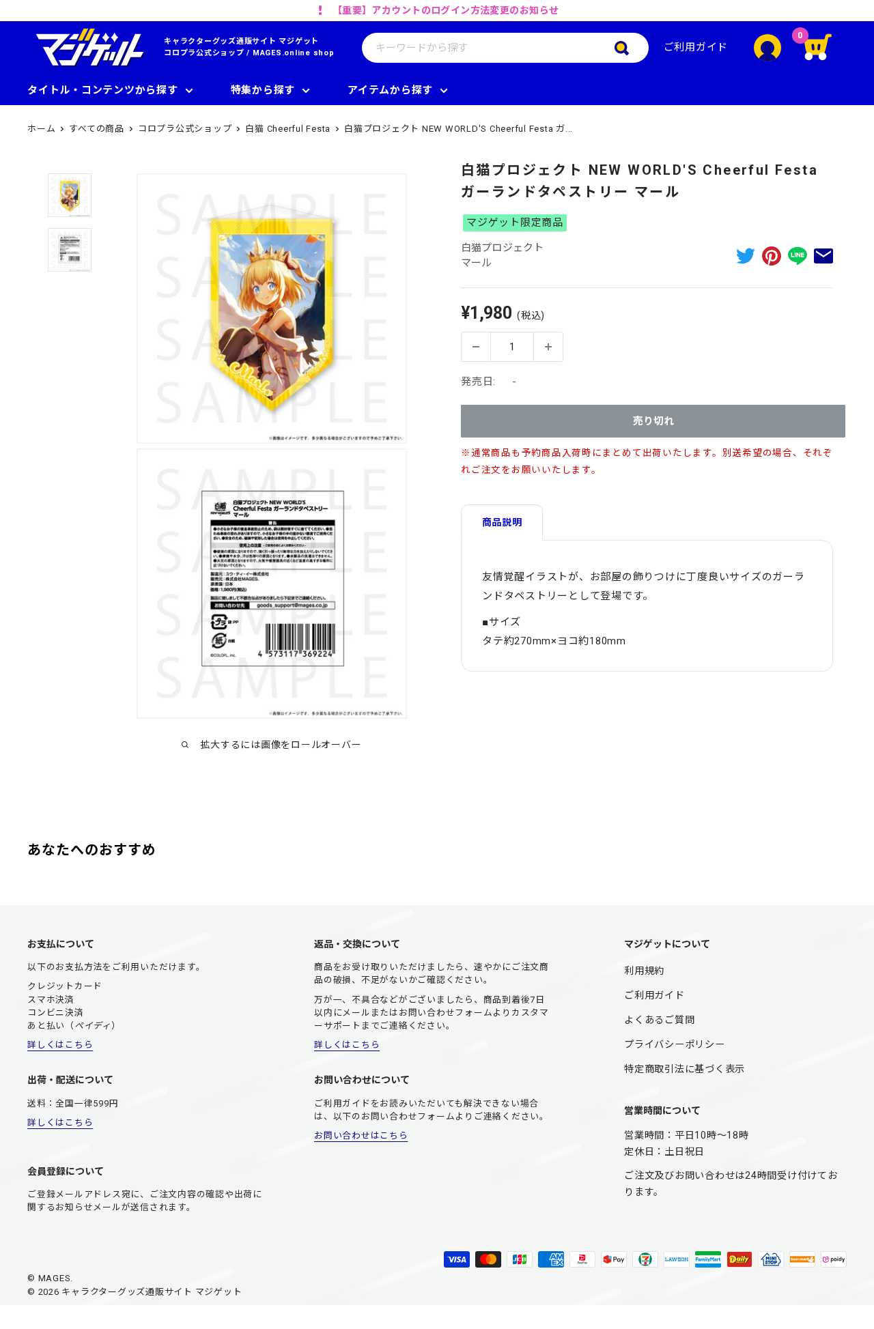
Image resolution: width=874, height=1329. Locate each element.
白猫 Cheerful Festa (287, 129)
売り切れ (653, 421)
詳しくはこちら (60, 1045)
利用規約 (644, 970)
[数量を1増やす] (548, 346)
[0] (826, 47)
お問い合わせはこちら (361, 1135)
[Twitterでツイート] (745, 256)
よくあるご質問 (659, 1019)
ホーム (41, 129)
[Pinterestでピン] (771, 256)
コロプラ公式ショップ (204, 52)
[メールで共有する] (823, 256)
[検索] (632, 48)
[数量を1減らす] (476, 346)
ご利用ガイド (696, 47)
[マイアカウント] (767, 47)
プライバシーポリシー (674, 1044)
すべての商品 (96, 129)
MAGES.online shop (294, 52)
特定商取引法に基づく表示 (684, 1068)
